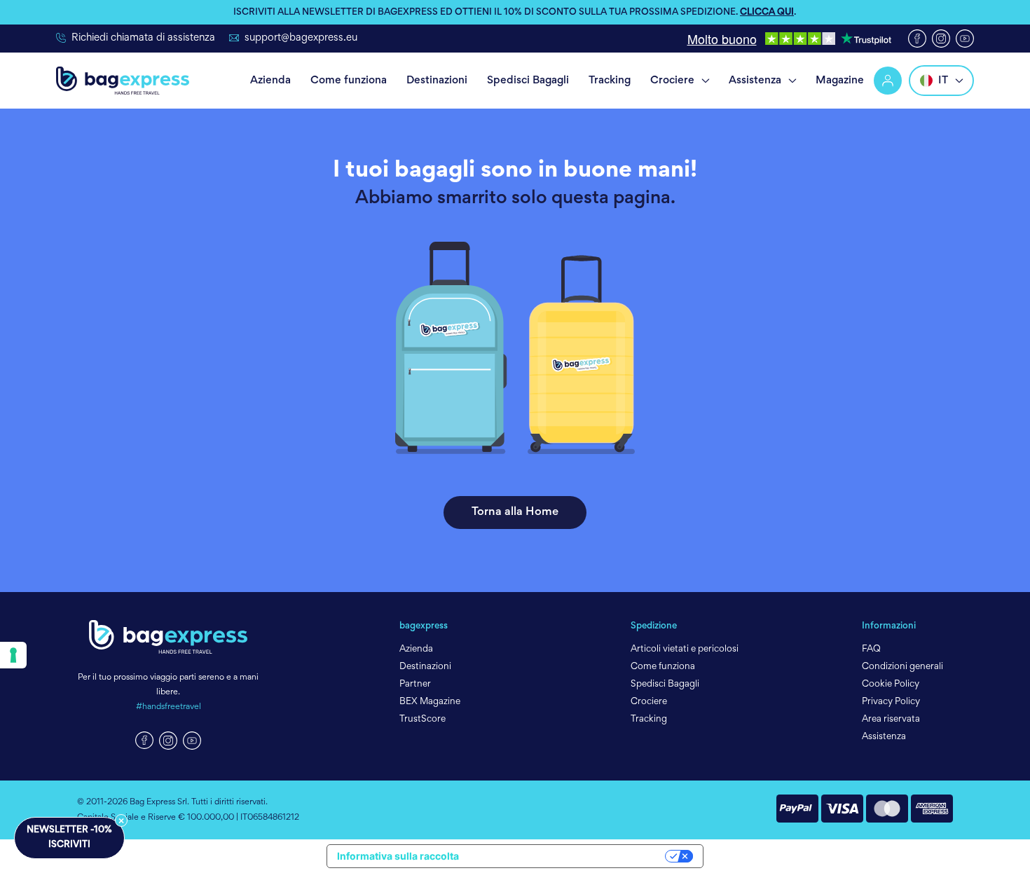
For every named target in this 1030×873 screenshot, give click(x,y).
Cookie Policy (890, 684)
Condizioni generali (902, 667)
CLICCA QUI (767, 12)
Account (889, 80)
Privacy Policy (891, 702)
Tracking (610, 80)
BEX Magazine (429, 702)
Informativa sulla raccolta (398, 856)
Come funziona (348, 80)
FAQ (871, 649)
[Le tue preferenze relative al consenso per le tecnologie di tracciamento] (13, 655)
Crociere (672, 80)
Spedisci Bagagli (528, 80)
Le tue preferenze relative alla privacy (568, 856)
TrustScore (422, 719)
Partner (415, 684)
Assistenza (755, 80)
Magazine (840, 80)
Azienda (270, 80)
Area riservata (891, 719)
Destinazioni (436, 80)
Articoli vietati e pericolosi (685, 649)
